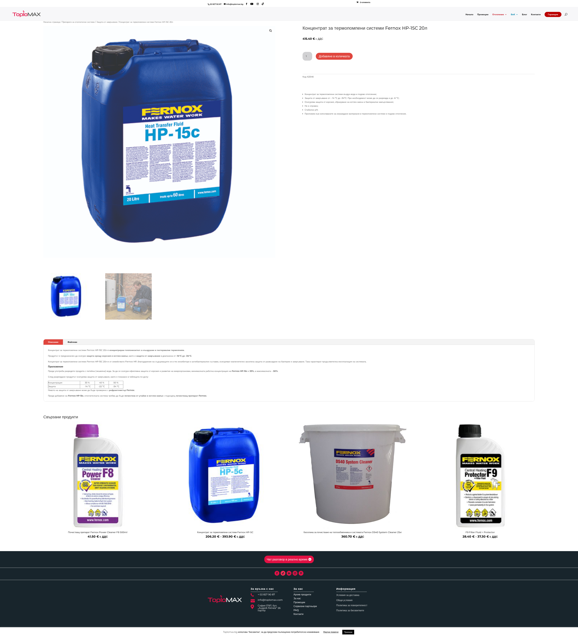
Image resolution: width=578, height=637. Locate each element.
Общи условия (344, 600)
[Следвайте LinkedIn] (289, 573)
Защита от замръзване (106, 22)
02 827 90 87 (215, 4)
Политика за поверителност (351, 605)
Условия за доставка (347, 595)
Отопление (498, 14)
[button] (270, 30)
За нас (297, 598)
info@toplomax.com (270, 599)
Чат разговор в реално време (287, 559)
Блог (524, 14)
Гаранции (553, 14)
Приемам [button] (348, 632)
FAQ (296, 610)
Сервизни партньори (305, 606)
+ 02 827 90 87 (266, 594)
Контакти (536, 14)
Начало (469, 14)
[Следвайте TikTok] (283, 573)
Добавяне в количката (334, 56)
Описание (53, 342)
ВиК (513, 14)
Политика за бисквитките (350, 610)
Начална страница (51, 22)
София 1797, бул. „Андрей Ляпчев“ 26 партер (269, 608)
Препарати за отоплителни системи (78, 22)
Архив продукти (302, 594)
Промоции (482, 14)
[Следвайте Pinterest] (301, 573)
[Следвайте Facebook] (277, 573)
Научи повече (331, 632)
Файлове (72, 342)
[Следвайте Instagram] (295, 573)
